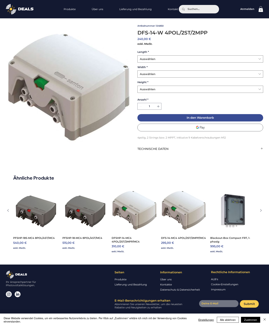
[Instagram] (9, 294)
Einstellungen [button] (206, 320)
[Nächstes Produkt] (261, 210)
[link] (260, 9)
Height (142, 82)
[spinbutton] (149, 106)
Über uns (166, 279)
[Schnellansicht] (36, 210)
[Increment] (158, 106)
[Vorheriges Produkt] (8, 210)
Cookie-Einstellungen (224, 284)
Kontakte (166, 284)
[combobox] (200, 59)
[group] (134, 220)
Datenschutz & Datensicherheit (180, 289)
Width (142, 67)
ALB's (214, 279)
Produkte (120, 279)
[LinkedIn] (17, 294)
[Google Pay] (200, 127)
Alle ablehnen (228, 320)
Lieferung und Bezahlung (131, 284)
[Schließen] (264, 319)
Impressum (218, 289)
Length (143, 52)
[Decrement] (140, 106)
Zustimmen (250, 320)
